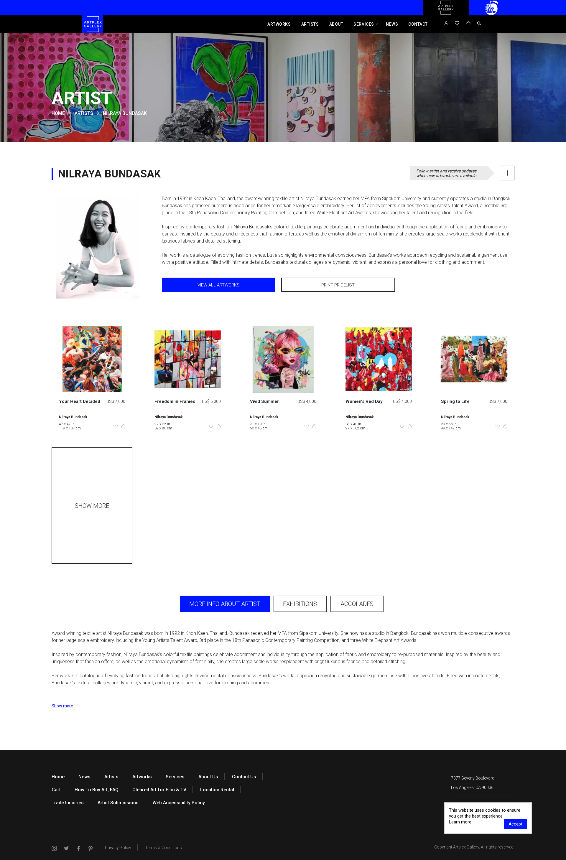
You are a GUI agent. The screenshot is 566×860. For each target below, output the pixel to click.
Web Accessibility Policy (178, 802)
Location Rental (217, 790)
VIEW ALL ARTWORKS (219, 285)
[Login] (446, 23)
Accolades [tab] (357, 603)
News (392, 24)
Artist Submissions (118, 802)
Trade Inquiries (68, 802)
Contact (418, 24)
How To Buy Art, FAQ (97, 790)
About (336, 24)
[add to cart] (123, 426)
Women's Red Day (364, 401)
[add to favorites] (115, 426)
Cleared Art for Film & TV (159, 790)
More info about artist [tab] (224, 603)
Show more (62, 706)
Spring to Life (455, 401)
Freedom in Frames (174, 401)
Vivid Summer (264, 401)
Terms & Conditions (163, 847)
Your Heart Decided (79, 401)
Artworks (279, 24)
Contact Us (244, 777)
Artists (310, 24)
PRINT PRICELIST (338, 285)
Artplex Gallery (466, 847)
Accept (515, 824)
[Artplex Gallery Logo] (446, 13)
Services (363, 24)
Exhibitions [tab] (300, 603)
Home (58, 777)
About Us (208, 777)
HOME (58, 113)
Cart (56, 790)
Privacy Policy (118, 847)
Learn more (460, 822)
